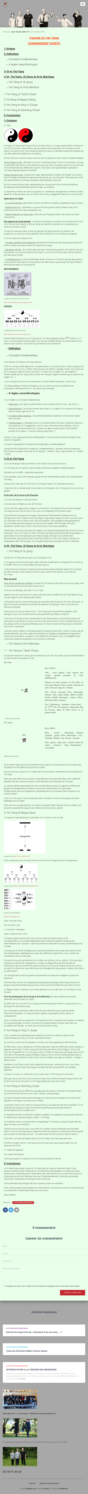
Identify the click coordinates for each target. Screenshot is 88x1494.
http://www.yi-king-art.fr (21, 856)
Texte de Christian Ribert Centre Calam (26, 1350)
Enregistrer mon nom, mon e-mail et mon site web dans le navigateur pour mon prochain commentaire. (42, 1286)
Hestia (46, 1489)
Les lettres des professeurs (23, 1202)
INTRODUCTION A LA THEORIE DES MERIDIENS (31, 1369)
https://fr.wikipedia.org (12, 917)
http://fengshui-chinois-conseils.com (17, 334)
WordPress (63, 1489)
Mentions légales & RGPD (49, 1483)
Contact (32, 1483)
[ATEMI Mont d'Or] (6, 4)
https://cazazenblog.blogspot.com (25, 886)
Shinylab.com (31, 1489)
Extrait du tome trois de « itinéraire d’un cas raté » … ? (34, 1332)
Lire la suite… (21, 1379)
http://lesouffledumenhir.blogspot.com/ (18, 302)
